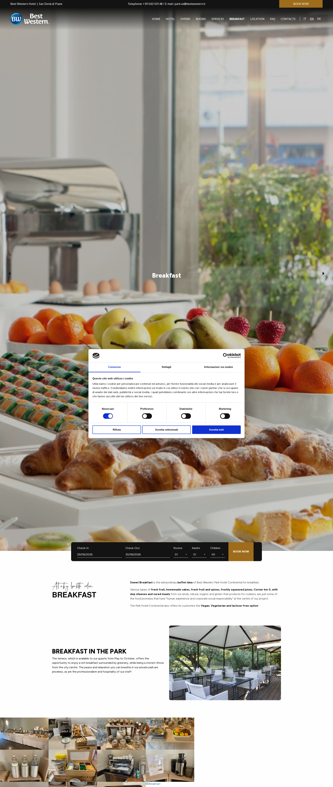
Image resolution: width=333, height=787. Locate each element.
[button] (9, 273)
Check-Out (132, 548)
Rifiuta (117, 429)
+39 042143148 (153, 4)
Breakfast (237, 19)
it (305, 19)
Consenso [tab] (114, 367)
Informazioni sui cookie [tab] (218, 367)
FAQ (272, 19)
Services (217, 19)
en (312, 19)
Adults (196, 548)
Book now (301, 4)
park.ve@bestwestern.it (189, 4)
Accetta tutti (216, 429)
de (319, 19)
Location (257, 19)
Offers (185, 19)
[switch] (147, 416)
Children (215, 548)
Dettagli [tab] (166, 367)
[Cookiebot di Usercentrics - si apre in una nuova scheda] (225, 355)
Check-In (83, 548)
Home (156, 19)
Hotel (170, 19)
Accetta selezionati (166, 429)
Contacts (288, 19)
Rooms (201, 19)
